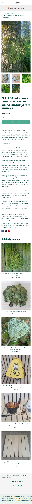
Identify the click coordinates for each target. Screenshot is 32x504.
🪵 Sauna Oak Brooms (13, 14)
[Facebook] (10, 486)
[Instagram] (21, 486)
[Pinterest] (14, 486)
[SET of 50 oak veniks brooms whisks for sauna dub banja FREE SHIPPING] (5, 78)
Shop (2, 14)
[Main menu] (2, 2)
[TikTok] (17, 486)
